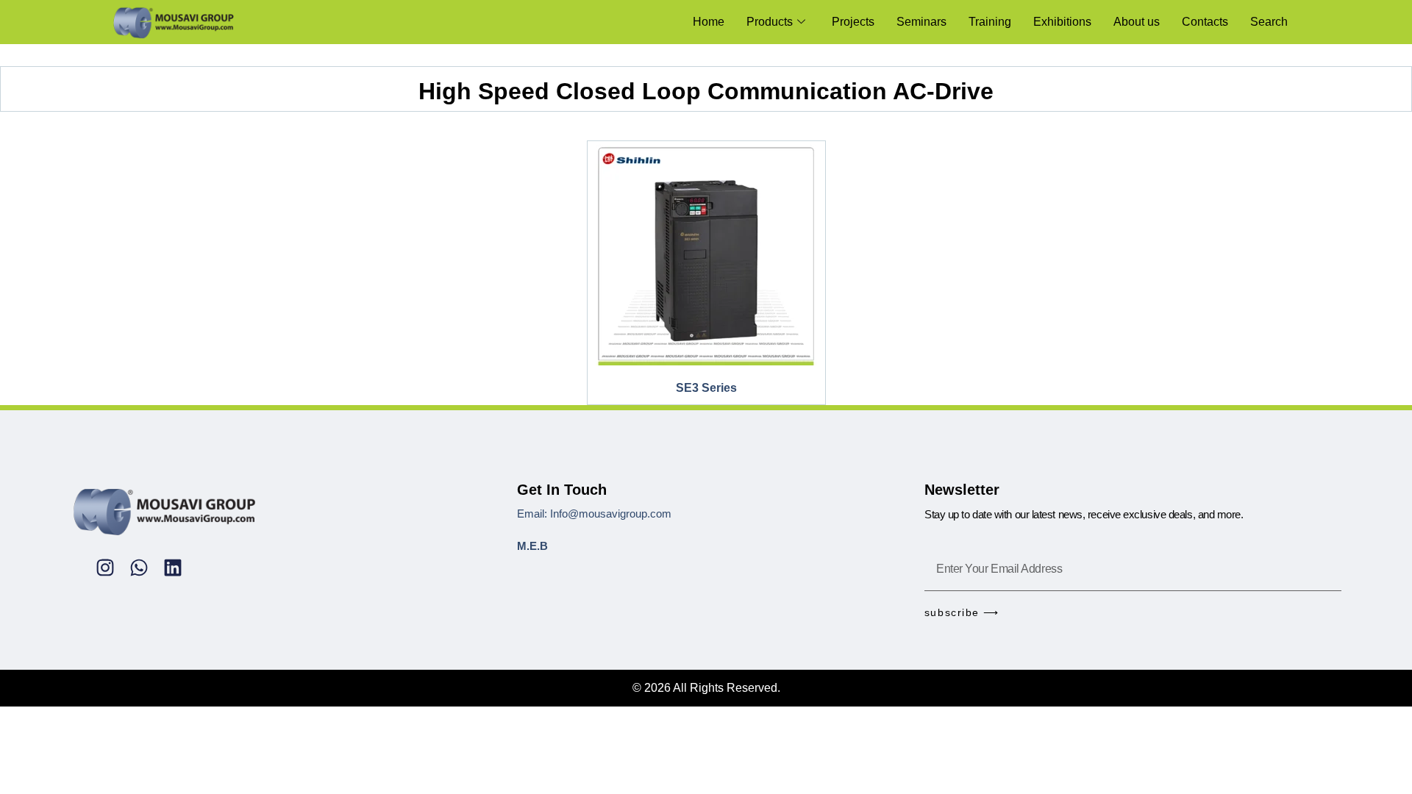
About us (1136, 21)
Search (1269, 21)
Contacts (1205, 21)
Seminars (921, 21)
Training (990, 21)
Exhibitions (1062, 21)
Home (708, 21)
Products (769, 21)
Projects (853, 21)
